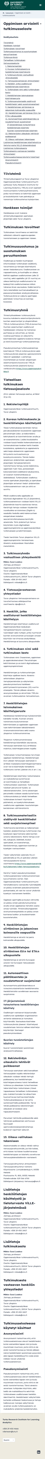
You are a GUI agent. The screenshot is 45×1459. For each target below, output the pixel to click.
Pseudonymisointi (13, 163)
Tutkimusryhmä (10, 57)
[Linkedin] (38, 1452)
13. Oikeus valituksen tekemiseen (20, 139)
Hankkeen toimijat (11, 45)
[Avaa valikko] (40, 5)
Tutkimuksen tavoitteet (14, 48)
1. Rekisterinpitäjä (13, 66)
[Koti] (3, 13)
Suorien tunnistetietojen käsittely (22, 130)
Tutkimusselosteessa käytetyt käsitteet (21, 157)
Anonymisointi (11, 160)
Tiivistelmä (8, 43)
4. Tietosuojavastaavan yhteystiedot (22, 81)
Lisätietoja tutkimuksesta (15, 148)
